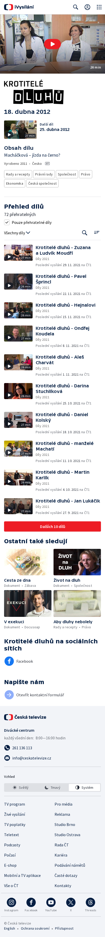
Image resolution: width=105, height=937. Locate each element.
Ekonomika (14, 183)
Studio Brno (65, 824)
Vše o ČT (11, 885)
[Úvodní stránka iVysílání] (19, 7)
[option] (20, 787)
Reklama (62, 814)
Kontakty (63, 885)
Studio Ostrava (67, 834)
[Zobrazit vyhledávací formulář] (76, 7)
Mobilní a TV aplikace (22, 875)
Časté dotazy (66, 875)
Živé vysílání (14, 814)
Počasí (10, 855)
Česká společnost (42, 183)
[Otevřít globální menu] (99, 7)
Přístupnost (64, 928)
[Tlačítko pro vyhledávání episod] (85, 233)
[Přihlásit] (87, 7)
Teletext (11, 834)
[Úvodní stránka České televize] (25, 717)
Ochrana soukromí (35, 928)
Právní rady (44, 174)
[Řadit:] (97, 232)
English (9, 928)
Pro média (63, 804)
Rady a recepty (18, 174)
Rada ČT (62, 844)
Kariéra (61, 855)
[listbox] (52, 787)
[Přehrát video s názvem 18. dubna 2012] (52, 44)
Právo (85, 174)
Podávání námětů (70, 865)
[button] (52, 44)
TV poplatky (14, 824)
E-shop (10, 865)
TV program (14, 804)
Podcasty (12, 844)
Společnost (67, 174)
